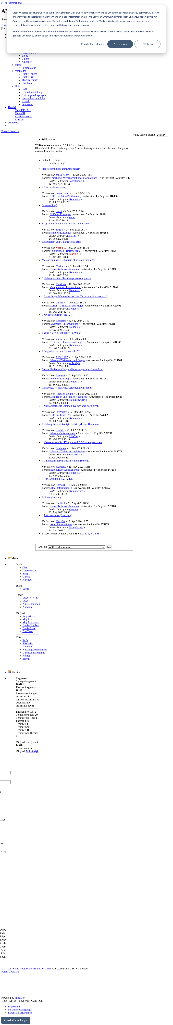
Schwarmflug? (49, 205)
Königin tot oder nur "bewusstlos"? (61, 351)
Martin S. (61, 247)
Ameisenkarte (29, 570)
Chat (25, 567)
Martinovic (61, 266)
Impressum (14, 1006)
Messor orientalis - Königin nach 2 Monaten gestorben (73, 442)
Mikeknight (32, 751)
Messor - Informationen (62, 433)
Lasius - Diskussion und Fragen (67, 305)
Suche (25, 588)
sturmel (60, 302)
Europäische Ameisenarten (64, 269)
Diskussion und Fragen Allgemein (68, 396)
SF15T (59, 229)
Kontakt (26, 655)
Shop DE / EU (30, 597)
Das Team (27, 631)
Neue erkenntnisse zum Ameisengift (61, 168)
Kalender (27, 579)
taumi (59, 211)
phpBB (19, 997)
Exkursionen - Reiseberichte (65, 250)
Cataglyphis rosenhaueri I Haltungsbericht (66, 460)
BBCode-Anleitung (27, 645)
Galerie (26, 576)
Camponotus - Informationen (65, 287)
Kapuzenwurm (77, 399)
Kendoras (74, 199)
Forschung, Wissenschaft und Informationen (73, 177)
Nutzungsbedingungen (34, 649)
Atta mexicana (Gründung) (58, 515)
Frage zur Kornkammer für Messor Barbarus (65, 223)
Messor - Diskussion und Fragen (67, 360)
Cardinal (60, 503)
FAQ (25, 640)
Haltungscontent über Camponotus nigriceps (67, 278)
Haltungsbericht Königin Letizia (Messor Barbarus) (71, 424)
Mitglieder (27, 619)
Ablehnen (147, 44)
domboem (61, 448)
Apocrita (27, 607)
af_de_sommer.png (11, 2)
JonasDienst (62, 174)
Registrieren (28, 616)
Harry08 (60, 484)
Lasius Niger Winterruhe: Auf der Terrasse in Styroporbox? (75, 296)
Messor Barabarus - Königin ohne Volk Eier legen (68, 260)
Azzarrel (60, 375)
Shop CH (27, 600)
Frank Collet (62, 193)
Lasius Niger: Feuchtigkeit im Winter (61, 332)
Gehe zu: (42, 546)
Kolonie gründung (51, 497)
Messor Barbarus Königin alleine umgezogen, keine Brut (72, 369)
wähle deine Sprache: (144, 134)
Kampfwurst (76, 491)
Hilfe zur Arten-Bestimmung (65, 196)
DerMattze (61, 412)
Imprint (26, 658)
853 (97, 533)
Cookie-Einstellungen (93, 44)
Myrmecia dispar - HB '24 (58, 314)
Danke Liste (28, 628)
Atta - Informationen (61, 487)
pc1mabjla (74, 363)
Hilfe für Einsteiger (60, 214)
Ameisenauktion (31, 604)
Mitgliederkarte (30, 622)
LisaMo (60, 430)
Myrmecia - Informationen (64, 323)
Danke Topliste (30, 625)
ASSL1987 (62, 357)
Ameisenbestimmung (55, 187)
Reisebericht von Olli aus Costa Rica (61, 241)
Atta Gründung (52, 478)
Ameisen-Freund (64, 393)
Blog (25, 573)
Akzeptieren (120, 44)
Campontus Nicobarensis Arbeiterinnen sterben (67, 387)
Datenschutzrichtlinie (33, 652)
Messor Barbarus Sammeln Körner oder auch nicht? (71, 405)
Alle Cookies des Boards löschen (32, 968)
